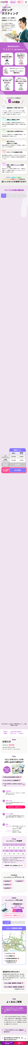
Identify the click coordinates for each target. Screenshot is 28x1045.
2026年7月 (7, 884)
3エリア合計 (19, 195)
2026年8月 (7, 888)
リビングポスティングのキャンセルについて (13, 784)
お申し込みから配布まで (16, 731)
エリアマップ (9, 953)
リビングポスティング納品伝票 (11, 780)
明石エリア (14, 195)
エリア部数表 (9, 956)
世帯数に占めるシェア (24, 195)
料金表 (5, 733)
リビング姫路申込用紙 (7, 922)
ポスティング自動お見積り (13, 2)
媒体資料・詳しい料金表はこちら (13, 865)
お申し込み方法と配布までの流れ (11, 777)
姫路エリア (3, 195)
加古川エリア (8, 195)
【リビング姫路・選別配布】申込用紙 (12, 983)
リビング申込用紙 (14, 922)
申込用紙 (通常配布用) (11, 958)
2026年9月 (19, 881)
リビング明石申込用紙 (21, 922)
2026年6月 (7, 881)
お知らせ (5, 731)
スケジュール (13, 733)
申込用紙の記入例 (10, 961)
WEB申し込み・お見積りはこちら (15, 807)
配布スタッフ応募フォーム (20, 2)
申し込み (21, 733)
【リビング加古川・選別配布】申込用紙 (13, 987)
